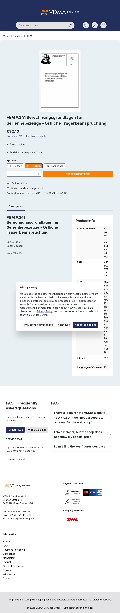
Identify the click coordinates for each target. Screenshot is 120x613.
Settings (44, 314)
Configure (64, 324)
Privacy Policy (45, 311)
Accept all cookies (85, 324)
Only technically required (38, 324)
